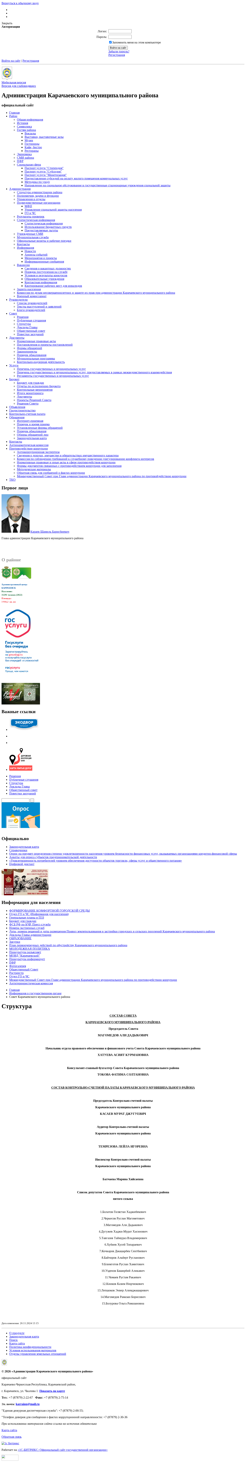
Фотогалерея (17, 966)
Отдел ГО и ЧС (19, 976)
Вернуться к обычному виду (20, 3)
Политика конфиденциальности (30, 1347)
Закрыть (7, 23)
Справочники (18, 850)
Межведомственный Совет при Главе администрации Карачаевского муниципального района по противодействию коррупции (93, 979)
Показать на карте (52, 1391)
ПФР (12, 962)
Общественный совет (23, 790)
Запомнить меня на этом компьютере (136, 42)
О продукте (16, 1333)
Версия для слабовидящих (19, 86)
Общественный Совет (23, 969)
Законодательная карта (24, 846)
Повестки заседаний (22, 793)
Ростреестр (16, 973)
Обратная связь (12, 1436)
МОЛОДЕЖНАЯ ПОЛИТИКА (29, 948)
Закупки (14, 941)
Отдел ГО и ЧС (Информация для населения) (39, 914)
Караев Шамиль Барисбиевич (49, 531)
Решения (15, 776)
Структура (16, 783)
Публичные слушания (23, 779)
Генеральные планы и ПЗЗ (26, 917)
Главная (14, 989)
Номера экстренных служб (26, 928)
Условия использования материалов (32, 1350)
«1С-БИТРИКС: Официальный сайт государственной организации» (63, 1449)
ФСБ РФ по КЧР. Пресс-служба (30, 924)
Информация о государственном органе (35, 993)
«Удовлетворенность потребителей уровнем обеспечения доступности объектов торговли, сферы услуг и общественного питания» (95, 860)
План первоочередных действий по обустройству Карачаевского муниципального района (68, 945)
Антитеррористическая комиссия (31, 983)
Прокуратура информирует (27, 959)
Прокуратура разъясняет (25, 952)
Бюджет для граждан (22, 921)
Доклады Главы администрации (30, 934)
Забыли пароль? (118, 51)
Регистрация (116, 55)
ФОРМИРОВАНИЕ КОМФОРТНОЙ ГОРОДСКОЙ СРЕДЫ (49, 910)
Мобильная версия (14, 82)
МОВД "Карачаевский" (24, 955)
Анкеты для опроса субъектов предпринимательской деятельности (53, 857)
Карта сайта (17, 1343)
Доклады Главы (19, 786)
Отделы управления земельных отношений (37, 1353)
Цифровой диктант (21, 864)
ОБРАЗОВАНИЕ (20, 938)
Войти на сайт (11, 60)
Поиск (13, 1340)
